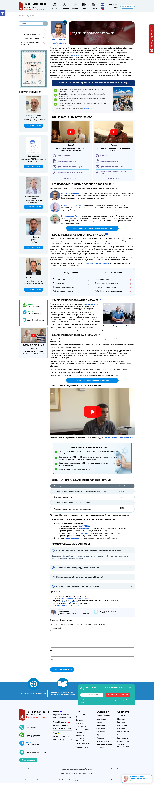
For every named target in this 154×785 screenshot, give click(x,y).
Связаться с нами (28, 760)
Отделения (102, 712)
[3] (98, 334)
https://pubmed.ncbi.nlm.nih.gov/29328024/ (66, 602)
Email (52, 659)
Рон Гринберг (58, 40)
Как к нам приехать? (32, 35)
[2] (100, 299)
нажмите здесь (88, 108)
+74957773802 (93, 469)
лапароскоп (90, 263)
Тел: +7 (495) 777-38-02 (62, 717)
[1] (106, 234)
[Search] (122, 7)
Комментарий (56, 628)
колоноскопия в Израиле (106, 243)
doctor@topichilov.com (35, 320)
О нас (32, 31)
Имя (51, 650)
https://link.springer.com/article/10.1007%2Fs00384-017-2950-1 (72, 598)
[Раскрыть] (149, 778)
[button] (2, 13)
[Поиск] (45, 23)
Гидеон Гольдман (33, 115)
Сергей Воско (33, 237)
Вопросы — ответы (32, 38)
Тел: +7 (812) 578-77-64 (62, 728)
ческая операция (102, 263)
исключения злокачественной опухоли (118, 438)
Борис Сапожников (33, 197)
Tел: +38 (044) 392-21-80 (62, 740)
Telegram (30, 311)
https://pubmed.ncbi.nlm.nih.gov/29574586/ (66, 605)
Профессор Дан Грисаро (71, 205)
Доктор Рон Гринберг (77, 172)
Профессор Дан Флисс (70, 216)
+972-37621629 (32, 728)
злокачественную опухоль (73, 55)
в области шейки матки (90, 304)
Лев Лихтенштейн (33, 278)
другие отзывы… (71, 178)
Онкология (123, 712)
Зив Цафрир (33, 156)
